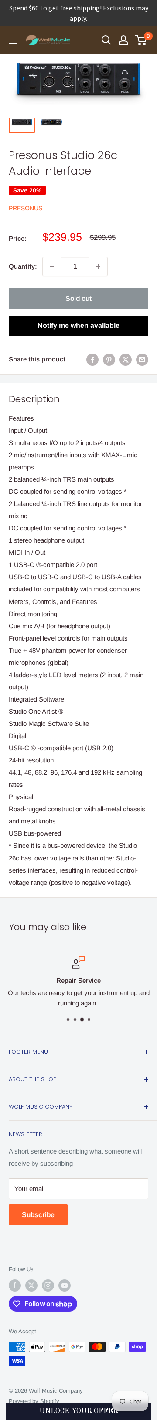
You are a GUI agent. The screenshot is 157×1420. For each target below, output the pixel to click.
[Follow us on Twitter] (31, 1285)
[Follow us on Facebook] (15, 1285)
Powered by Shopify (34, 1401)
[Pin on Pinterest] (109, 359)
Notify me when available (78, 325)
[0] (141, 40)
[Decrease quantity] (52, 266)
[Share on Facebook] (92, 359)
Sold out (78, 298)
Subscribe (38, 1214)
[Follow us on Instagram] (48, 1285)
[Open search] (106, 40)
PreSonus (25, 208)
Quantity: (23, 266)
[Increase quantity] (98, 266)
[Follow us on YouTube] (64, 1285)
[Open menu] (13, 40)
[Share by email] (142, 359)
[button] (78, 1411)
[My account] (123, 40)
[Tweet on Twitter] (125, 359)
